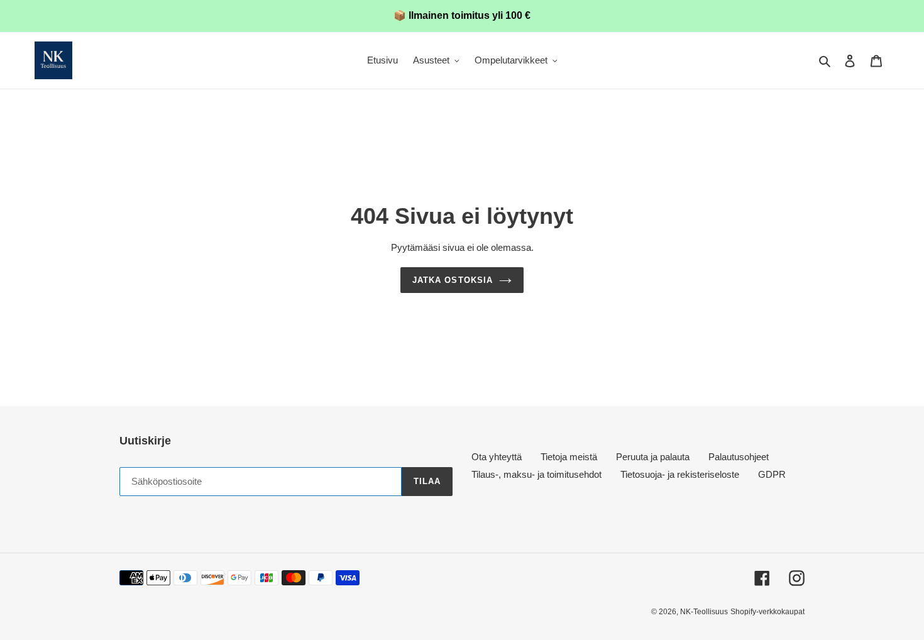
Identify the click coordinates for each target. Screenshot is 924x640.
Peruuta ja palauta (653, 456)
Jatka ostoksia (452, 280)
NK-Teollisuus (704, 611)
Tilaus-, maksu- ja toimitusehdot (536, 474)
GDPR (772, 474)
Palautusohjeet (738, 456)
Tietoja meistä (569, 456)
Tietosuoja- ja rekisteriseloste (679, 474)
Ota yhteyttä (496, 456)
